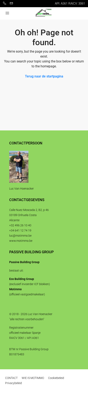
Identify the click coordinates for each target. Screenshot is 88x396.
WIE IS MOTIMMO (33, 378)
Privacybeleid (13, 383)
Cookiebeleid (56, 378)
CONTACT (11, 378)
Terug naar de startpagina (44, 76)
